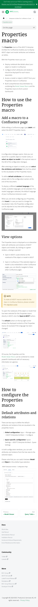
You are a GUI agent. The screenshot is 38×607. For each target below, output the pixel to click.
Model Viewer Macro (22, 86)
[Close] (36, 4)
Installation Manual (7, 537)
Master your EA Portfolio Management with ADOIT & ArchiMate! (18, 5)
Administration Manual (8, 535)
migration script (12, 305)
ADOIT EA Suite (6, 576)
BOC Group (5, 573)
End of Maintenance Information (11, 543)
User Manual (5, 532)
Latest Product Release (8, 578)
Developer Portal (6, 586)
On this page (7, 27)
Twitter (4, 556)
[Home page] (4, 18)
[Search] (34, 12)
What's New (5, 529)
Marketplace (5, 581)
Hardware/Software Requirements (11, 540)
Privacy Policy (25, 600)
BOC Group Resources (8, 584)
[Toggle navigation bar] (3, 12)
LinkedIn (4, 559)
